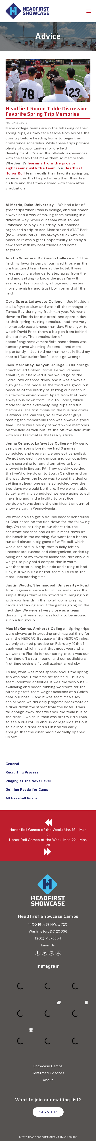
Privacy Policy (67, 1137)
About (48, 1080)
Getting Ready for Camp (27, 789)
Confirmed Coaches (48, 1073)
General (12, 764)
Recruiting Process (22, 772)
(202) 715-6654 (48, 938)
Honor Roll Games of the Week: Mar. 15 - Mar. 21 (48, 832)
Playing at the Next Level (28, 781)
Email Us (48, 945)
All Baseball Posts (21, 798)
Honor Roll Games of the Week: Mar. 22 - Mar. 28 (48, 842)
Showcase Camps (48, 1066)
